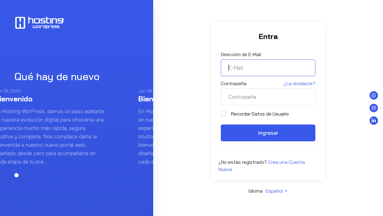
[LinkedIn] (374, 120)
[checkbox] (223, 113)
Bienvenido (61, 98)
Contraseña (234, 83)
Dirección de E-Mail (241, 54)
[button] (16, 175)
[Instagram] (374, 108)
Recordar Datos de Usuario (260, 114)
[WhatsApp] (374, 95)
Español (275, 191)
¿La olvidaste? (299, 83)
